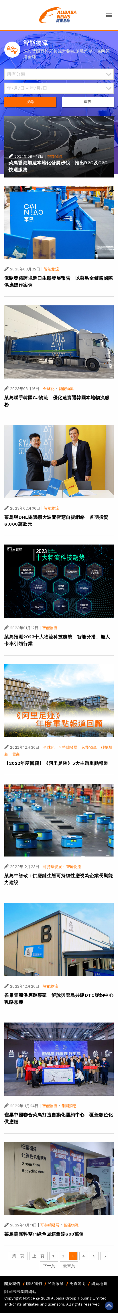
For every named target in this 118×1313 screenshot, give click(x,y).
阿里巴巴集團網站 (20, 1291)
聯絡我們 (34, 1283)
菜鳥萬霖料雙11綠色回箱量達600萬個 (44, 1234)
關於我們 (12, 1283)
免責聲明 (78, 1283)
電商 (16, 754)
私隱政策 (56, 1283)
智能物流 (54, 156)
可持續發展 (67, 747)
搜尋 (30, 102)
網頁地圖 (99, 1283)
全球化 (48, 389)
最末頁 (69, 1265)
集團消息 (69, 1106)
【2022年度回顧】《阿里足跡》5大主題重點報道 (56, 763)
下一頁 (49, 1265)
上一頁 (38, 1256)
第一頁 (18, 1256)
